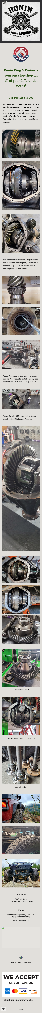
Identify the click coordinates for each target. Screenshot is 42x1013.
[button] (3, 1009)
